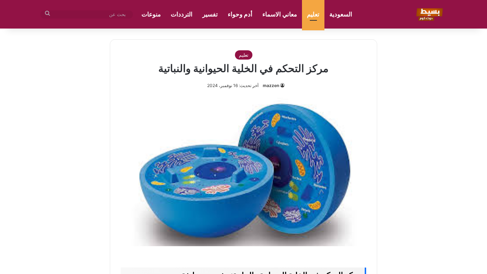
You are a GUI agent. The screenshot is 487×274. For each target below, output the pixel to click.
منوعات (151, 14)
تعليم (313, 14)
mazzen (271, 85)
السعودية (340, 14)
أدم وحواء (240, 14)
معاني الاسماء (279, 14)
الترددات (182, 14)
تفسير (210, 14)
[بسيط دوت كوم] (428, 14)
